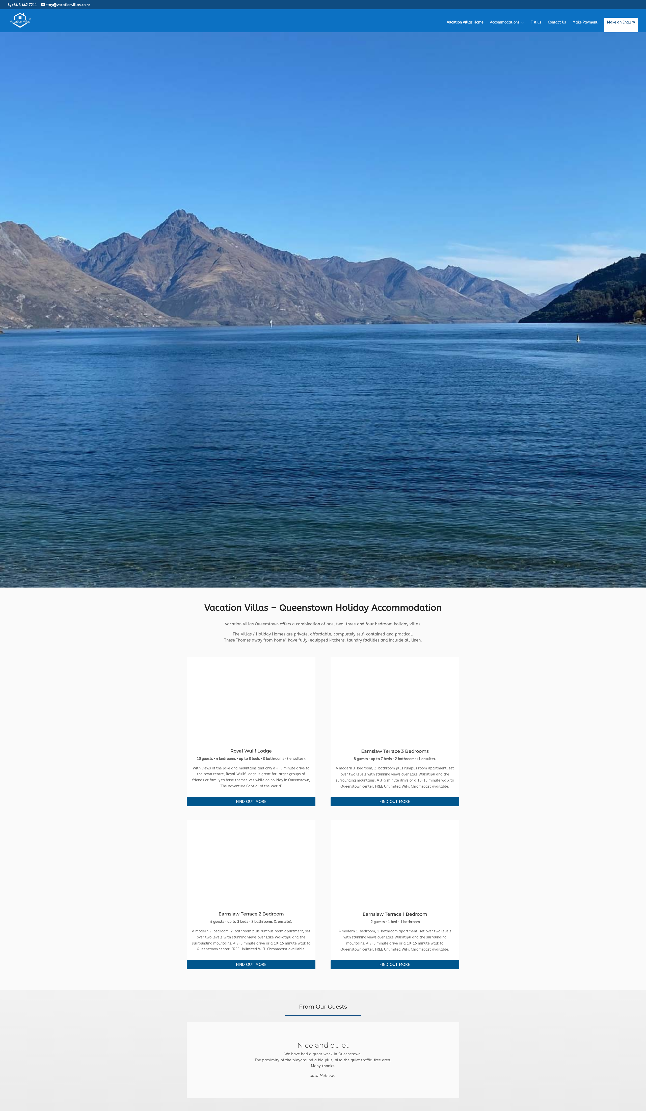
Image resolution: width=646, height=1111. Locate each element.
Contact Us (557, 22)
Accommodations (504, 22)
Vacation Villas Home (465, 22)
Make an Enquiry (621, 22)
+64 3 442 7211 (24, 5)
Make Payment (585, 22)
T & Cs (536, 22)
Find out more (251, 801)
